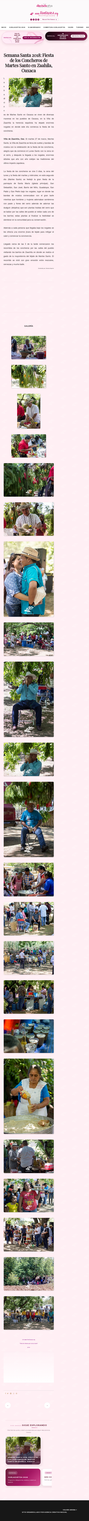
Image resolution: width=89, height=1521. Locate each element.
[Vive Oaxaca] (44, 14)
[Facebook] (31, 19)
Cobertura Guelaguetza (54, 27)
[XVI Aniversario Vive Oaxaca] (44, 6)
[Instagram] (34, 19)
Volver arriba (69, 1510)
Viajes (70, 27)
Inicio (3, 27)
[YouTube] (36, 19)
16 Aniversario (34, 27)
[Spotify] (38, 19)
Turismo (79, 27)
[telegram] (11, 1393)
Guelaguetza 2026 (17, 27)
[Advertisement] (29, 298)
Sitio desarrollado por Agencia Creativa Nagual (44, 1512)
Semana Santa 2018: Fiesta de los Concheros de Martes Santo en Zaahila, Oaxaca (23, 1459)
